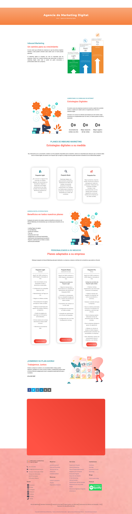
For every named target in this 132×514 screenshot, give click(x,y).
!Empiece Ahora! (40, 341)
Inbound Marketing (47, 511)
